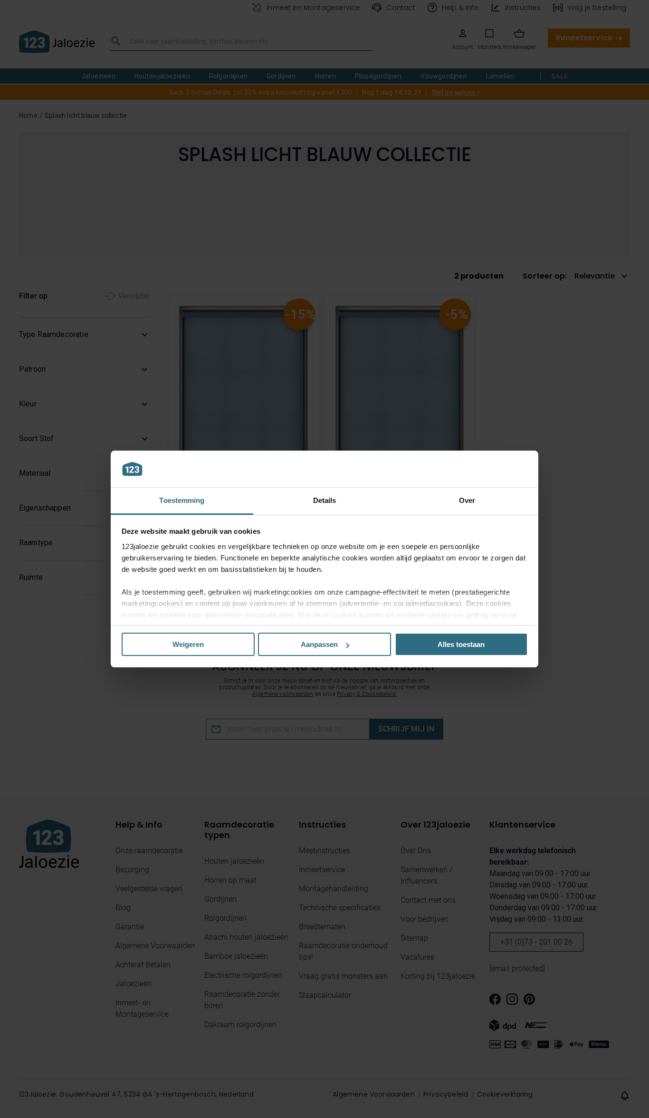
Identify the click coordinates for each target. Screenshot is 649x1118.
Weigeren (188, 644)
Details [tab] (324, 500)
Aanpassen (319, 644)
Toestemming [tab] (181, 500)
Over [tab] (467, 500)
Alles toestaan (461, 644)
